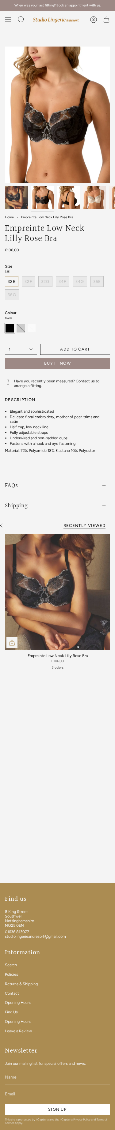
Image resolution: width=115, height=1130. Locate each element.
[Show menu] (8, 20)
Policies (11, 974)
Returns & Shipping (21, 984)
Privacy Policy (81, 1119)
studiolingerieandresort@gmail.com (35, 936)
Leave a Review (18, 1031)
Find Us (11, 1012)
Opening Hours (18, 1002)
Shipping (16, 505)
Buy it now (57, 363)
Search (11, 965)
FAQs (11, 485)
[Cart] (106, 20)
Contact (12, 993)
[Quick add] (11, 642)
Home (9, 217)
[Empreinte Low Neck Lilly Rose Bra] (57, 592)
